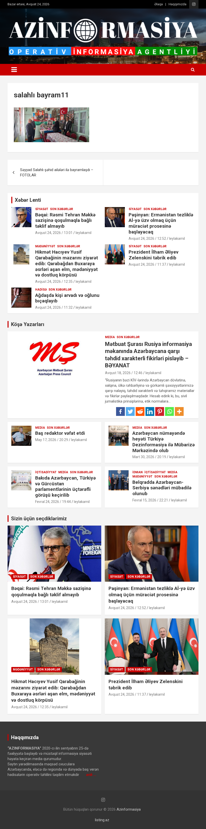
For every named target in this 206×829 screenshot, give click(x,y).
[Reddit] (140, 411)
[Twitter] (130, 411)
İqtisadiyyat (46, 472)
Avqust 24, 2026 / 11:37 (147, 264)
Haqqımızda (177, 4)
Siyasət (41, 209)
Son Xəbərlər (61, 209)
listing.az (102, 820)
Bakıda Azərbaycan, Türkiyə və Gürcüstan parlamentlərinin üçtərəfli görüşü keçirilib (65, 486)
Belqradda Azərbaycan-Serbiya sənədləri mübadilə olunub (161, 488)
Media (110, 337)
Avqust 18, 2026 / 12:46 (123, 373)
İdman (137, 472)
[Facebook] (120, 411)
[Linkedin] (149, 411)
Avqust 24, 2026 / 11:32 (54, 307)
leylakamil (83, 233)
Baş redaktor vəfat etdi (60, 433)
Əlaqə (158, 4)
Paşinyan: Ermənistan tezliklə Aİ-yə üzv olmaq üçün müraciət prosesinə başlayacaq (161, 223)
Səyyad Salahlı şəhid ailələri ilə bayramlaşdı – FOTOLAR (56, 172)
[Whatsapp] (169, 411)
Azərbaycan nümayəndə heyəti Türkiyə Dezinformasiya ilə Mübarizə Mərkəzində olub (163, 441)
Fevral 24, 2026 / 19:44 (53, 502)
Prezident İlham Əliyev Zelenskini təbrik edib (153, 255)
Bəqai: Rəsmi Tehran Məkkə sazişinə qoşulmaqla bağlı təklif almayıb (65, 220)
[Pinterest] (159, 411)
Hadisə (41, 289)
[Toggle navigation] (14, 69)
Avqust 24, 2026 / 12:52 (147, 238)
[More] (179, 411)
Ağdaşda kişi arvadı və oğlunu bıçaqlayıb (67, 298)
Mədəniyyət (45, 246)
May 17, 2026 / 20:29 (51, 440)
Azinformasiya (129, 809)
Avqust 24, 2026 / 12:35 (54, 282)
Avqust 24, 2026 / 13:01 (54, 233)
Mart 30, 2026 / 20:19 (149, 457)
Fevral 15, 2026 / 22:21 (150, 500)
